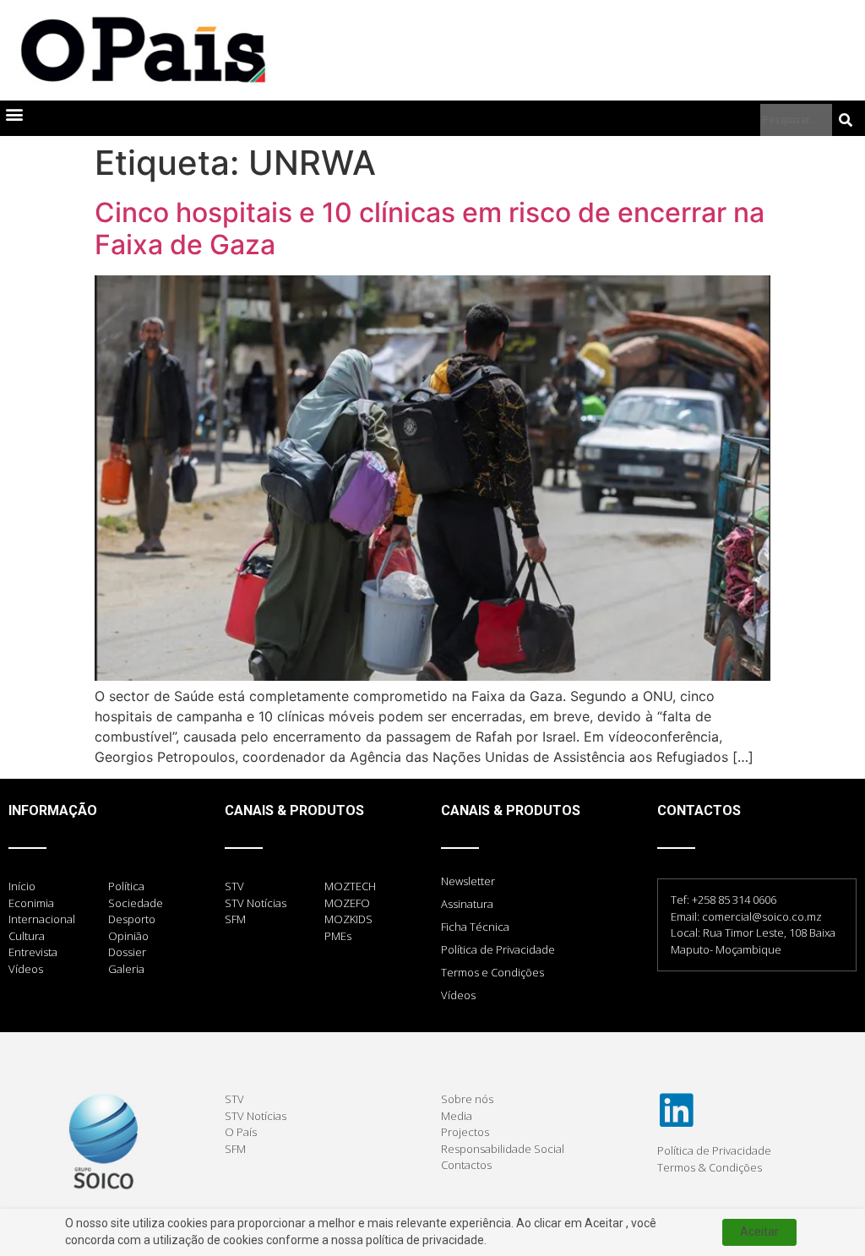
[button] (14, 114)
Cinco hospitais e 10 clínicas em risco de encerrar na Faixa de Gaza (429, 228)
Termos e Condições (492, 972)
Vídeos (458, 995)
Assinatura (467, 903)
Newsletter (468, 881)
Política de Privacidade (498, 949)
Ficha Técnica (475, 926)
